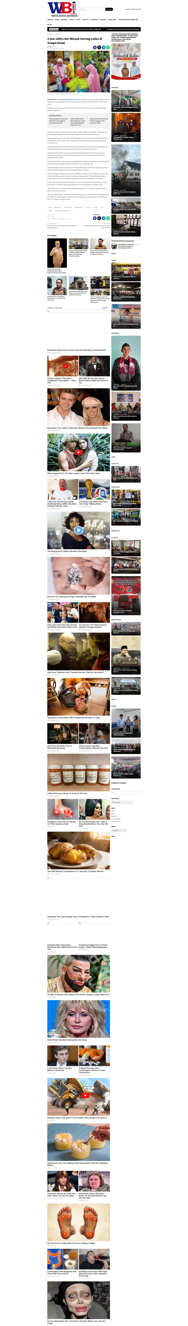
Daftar (113, 811)
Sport (113, 260)
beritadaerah (68, 207)
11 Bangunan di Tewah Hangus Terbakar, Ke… (123, 138)
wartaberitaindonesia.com (66, 99)
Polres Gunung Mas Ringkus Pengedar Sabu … (122, 611)
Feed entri (114, 816)
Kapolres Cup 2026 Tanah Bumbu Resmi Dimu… (124, 298)
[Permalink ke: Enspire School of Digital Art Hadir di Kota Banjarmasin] (126, 517)
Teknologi (115, 487)
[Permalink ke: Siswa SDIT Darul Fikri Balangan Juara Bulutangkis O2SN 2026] (126, 316)
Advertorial (116, 620)
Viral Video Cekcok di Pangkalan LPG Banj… (125, 108)
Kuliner (114, 537)
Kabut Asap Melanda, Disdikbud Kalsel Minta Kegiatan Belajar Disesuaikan (56, 270)
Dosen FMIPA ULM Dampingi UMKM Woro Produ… (124, 504)
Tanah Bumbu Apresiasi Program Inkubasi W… (124, 750)
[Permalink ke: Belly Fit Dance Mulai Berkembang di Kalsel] (126, 474)
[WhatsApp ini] (108, 47)
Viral (113, 457)
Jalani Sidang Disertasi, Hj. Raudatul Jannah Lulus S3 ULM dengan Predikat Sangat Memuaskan (100, 299)
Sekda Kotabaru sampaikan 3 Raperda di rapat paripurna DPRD (96, 226)
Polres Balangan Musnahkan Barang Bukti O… (125, 570)
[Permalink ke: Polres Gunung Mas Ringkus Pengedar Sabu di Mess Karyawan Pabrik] (126, 595)
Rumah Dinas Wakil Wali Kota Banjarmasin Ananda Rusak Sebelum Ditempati (78, 293)
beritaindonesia (78, 207)
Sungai (50, 211)
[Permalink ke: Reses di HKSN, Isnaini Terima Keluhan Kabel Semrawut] (126, 767)
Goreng (88, 207)
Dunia (113, 254)
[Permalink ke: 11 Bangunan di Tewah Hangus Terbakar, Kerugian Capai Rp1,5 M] (126, 127)
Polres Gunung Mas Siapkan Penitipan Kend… (122, 449)
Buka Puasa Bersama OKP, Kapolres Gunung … (125, 417)
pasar (102, 207)
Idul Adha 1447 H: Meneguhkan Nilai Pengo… (125, 387)
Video (113, 699)
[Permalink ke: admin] (49, 47)
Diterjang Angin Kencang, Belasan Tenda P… (124, 210)
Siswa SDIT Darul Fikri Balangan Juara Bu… (125, 325)
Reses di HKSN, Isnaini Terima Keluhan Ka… (123, 775)
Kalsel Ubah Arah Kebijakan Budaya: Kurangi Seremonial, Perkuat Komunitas (99, 252)
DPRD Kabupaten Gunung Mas (126, 244)
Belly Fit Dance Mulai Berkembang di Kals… (125, 479)
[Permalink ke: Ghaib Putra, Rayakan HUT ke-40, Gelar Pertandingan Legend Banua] (126, 272)
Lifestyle (115, 464)
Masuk (113, 814)
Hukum (115, 550)
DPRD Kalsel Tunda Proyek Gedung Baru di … (125, 671)
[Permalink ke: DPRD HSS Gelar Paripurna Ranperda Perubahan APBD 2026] (126, 686)
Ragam (113, 706)
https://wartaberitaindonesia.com (62, 219)
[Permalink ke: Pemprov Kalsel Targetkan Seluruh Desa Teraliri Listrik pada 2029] (57, 285)
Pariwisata (115, 531)
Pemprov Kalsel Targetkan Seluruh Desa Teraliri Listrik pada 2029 (56, 298)
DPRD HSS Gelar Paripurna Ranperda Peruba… (125, 691)
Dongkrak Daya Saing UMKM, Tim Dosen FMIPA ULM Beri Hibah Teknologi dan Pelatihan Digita (78, 253)
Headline (114, 87)
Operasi (95, 207)
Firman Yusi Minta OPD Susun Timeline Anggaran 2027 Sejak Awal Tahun (99, 121)
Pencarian (109, 9)
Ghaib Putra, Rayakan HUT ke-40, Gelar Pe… (124, 277)
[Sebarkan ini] (95, 47)
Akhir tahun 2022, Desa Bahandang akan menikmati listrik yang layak (62, 226)
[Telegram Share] (104, 47)
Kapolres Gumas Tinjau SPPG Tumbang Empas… (123, 734)
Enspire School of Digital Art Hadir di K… (125, 522)
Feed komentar (115, 819)
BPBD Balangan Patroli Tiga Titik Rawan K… (124, 632)
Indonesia (115, 333)
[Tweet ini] (99, 47)
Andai (50, 207)
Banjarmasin (57, 207)
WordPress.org (115, 821)
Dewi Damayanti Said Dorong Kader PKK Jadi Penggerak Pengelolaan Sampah (58, 121)
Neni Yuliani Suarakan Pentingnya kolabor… (125, 247)
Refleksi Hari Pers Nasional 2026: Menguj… (124, 233)
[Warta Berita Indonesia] (62, 9)
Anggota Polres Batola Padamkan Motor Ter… (124, 193)
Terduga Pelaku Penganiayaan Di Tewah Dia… (124, 552)
